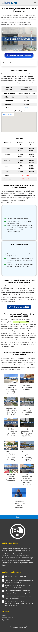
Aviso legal (5, 615)
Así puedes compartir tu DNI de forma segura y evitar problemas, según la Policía (19, 592)
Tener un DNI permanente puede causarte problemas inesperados (19, 581)
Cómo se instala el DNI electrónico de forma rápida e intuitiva (17, 586)
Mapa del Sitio (5, 620)
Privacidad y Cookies (7, 617)
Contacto (4, 622)
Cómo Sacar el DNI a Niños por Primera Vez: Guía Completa (18, 597)
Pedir (20, 307)
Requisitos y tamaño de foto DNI (16, 576)
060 (26, 108)
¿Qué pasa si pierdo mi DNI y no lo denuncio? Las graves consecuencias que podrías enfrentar (19, 603)
